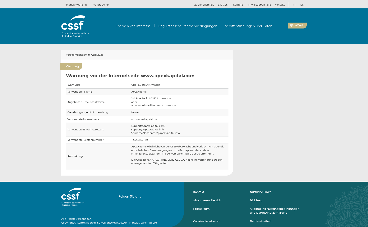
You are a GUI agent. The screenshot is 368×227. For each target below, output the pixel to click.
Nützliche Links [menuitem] (260, 192)
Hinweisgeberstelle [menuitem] (259, 4)
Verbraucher (101, 4)
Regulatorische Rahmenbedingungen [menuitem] (187, 26)
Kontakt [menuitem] (280, 4)
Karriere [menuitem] (238, 4)
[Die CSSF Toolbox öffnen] (283, 25)
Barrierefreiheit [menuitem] (261, 221)
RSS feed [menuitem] (256, 200)
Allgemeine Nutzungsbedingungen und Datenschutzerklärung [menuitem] (274, 210)
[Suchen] (279, 25)
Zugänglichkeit (204, 4)
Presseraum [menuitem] (201, 209)
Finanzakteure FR (76, 4)
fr (294, 4)
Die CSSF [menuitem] (223, 4)
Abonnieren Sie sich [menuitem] (207, 200)
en (302, 4)
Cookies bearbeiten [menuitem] (206, 221)
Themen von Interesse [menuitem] (133, 26)
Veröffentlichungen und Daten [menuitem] (248, 26)
